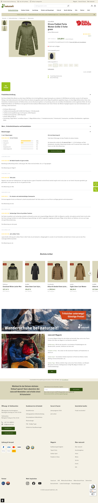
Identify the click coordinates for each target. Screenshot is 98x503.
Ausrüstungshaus (79, 450)
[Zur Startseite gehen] (8, 6)
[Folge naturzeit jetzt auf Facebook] (33, 484)
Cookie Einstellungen (65, 483)
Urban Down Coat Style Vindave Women (32, 287)
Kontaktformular (8, 428)
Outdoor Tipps (51, 363)
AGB (59, 480)
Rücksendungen (30, 420)
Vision (76, 453)
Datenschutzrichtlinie (49, 394)
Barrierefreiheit (54, 483)
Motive (76, 457)
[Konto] (91, 5)
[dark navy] (52, 56)
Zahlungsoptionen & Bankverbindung (35, 414)
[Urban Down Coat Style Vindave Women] (35, 271)
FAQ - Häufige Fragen (31, 424)
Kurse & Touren (82, 1)
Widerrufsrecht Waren (66, 480)
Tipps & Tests (54, 450)
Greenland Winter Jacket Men (12, 286)
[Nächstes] (90, 273)
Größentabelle (51, 69)
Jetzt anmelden (76, 389)
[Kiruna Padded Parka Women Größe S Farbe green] (27, 38)
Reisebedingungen (76, 483)
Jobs (76, 467)
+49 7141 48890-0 (9, 422)
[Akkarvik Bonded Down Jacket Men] (57, 271)
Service (77, 460)
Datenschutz (89, 480)
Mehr (52, 371)
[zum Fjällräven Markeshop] (83, 23)
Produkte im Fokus (52, 350)
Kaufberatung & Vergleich (57, 446)
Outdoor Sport (54, 453)
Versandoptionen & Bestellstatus (34, 417)
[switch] (92, 494)
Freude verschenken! (80, 410)
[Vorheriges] (3, 273)
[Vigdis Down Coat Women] (80, 271)
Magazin (75, 1)
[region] (46, 275)
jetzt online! (53, 414)
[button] (69, 35)
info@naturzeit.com (9, 424)
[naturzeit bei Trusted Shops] (28, 447)
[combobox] (50, 5)
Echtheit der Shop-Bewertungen (34, 427)
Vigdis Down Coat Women (78, 286)
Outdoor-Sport (51, 356)
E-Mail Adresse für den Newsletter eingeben (53, 386)
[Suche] (68, 5)
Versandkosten (65, 379)
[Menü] (95, 485)
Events (76, 463)
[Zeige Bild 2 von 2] (27, 54)
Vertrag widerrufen (9, 432)
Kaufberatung (51, 344)
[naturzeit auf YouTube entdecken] (39, 484)
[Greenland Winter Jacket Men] (12, 271)
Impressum (53, 480)
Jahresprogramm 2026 (56, 410)
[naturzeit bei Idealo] (3, 483)
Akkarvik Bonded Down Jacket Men (57, 287)
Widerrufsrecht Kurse (79, 480)
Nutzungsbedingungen (62, 394)
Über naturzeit (90, 1)
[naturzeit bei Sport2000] (8, 483)
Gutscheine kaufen (81, 406)
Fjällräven (51, 21)
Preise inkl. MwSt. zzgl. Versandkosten (78, 42)
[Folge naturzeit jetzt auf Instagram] (27, 484)
